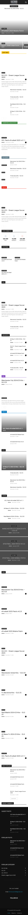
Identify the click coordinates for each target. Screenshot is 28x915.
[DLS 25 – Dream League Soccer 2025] (11, 42)
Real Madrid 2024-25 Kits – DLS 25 (14, 516)
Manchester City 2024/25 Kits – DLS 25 (14, 8)
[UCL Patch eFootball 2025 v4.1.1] (14, 132)
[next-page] (5, 153)
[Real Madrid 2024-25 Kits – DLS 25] (5, 106)
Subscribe (22, 235)
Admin (3, 79)
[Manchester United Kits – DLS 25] (5, 91)
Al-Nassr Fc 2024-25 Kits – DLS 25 (13, 467)
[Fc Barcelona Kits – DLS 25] (5, 98)
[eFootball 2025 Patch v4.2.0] (7, 254)
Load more (13, 798)
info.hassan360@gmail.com (16, 891)
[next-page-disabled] (5, 118)
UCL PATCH (4, 28)
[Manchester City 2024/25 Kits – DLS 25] (5, 163)
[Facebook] (10, 902)
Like (6, 235)
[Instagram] (13, 902)
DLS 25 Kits (4, 165)
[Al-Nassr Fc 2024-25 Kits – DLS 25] (5, 113)
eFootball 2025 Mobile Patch (17, 353)
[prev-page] (3, 118)
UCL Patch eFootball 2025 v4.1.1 (13, 140)
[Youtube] (17, 902)
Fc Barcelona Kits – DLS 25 (16, 97)
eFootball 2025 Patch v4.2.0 (17, 360)
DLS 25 (3, 43)
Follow (14, 235)
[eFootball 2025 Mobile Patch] (14, 22)
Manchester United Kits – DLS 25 (18, 89)
